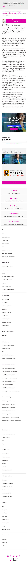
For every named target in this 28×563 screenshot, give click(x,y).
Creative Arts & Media (6, 286)
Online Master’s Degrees (7, 250)
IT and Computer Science (7, 279)
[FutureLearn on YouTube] (16, 556)
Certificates (4, 463)
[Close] (25, 2)
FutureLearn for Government (7, 489)
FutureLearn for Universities (7, 483)
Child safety (4, 539)
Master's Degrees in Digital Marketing (9, 378)
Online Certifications (6, 237)
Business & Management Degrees (8, 358)
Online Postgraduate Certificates (8, 256)
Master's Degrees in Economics (8, 387)
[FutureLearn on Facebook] (8, 556)
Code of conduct (5, 519)
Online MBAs (4, 335)
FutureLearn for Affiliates (7, 496)
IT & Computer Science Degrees (8, 345)
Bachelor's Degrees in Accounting (8, 407)
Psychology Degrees (6, 338)
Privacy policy (4, 509)
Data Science (4, 309)
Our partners (4, 480)
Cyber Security (5, 315)
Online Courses (5, 233)
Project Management (6, 319)
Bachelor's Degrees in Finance (8, 414)
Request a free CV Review (7, 470)
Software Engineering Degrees (8, 355)
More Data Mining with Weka (15, 13)
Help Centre (4, 542)
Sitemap (3, 526)
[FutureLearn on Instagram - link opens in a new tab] (10, 556)
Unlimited (4, 466)
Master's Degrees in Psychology (8, 368)
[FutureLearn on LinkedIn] (19, 556)
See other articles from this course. (16, 20)
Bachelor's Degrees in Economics (8, 410)
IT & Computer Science (10, 12)
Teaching (3, 273)
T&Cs (3, 506)
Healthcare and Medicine (7, 270)
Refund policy (4, 513)
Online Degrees (5, 246)
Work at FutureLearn (6, 437)
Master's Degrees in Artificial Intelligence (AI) (11, 391)
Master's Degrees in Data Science (8, 374)
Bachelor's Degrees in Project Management (10, 417)
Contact (3, 545)
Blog (3, 443)
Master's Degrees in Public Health (8, 381)
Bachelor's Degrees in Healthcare (8, 401)
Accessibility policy (5, 522)
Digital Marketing (5, 299)
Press (3, 440)
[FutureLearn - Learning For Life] (14, 559)
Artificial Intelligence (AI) (7, 306)
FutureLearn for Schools (7, 493)
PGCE (3, 351)
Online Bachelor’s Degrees (7, 253)
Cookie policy (4, 516)
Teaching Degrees (5, 342)
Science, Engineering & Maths (8, 289)
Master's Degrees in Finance (7, 384)
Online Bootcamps (5, 243)
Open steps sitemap (6, 529)
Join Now (14, 183)
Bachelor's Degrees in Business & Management (11, 420)
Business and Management (7, 266)
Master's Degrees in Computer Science (9, 371)
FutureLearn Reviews (6, 457)
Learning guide (5, 460)
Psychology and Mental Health (8, 276)
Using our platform (5, 453)
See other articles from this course (14, 144)
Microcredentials (5, 240)
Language (4, 283)
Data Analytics (5, 302)
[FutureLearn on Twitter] (13, 556)
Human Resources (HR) (6, 312)
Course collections (5, 325)
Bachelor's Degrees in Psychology (8, 404)
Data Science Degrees (6, 348)
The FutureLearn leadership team (8, 434)
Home (3, 12)
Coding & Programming (6, 322)
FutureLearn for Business (7, 486)
